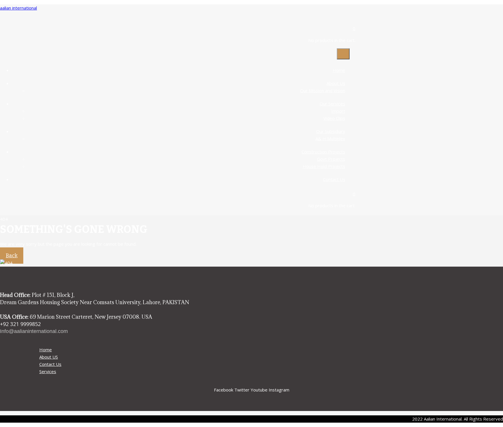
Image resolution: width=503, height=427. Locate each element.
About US (48, 357)
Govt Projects (331, 159)
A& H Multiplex (330, 138)
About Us (336, 83)
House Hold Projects (324, 166)
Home (339, 70)
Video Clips (334, 118)
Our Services (332, 104)
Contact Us (334, 179)
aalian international (18, 8)
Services (47, 371)
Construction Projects (323, 152)
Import (338, 111)
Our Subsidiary (330, 131)
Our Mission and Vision (322, 90)
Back (11, 255)
